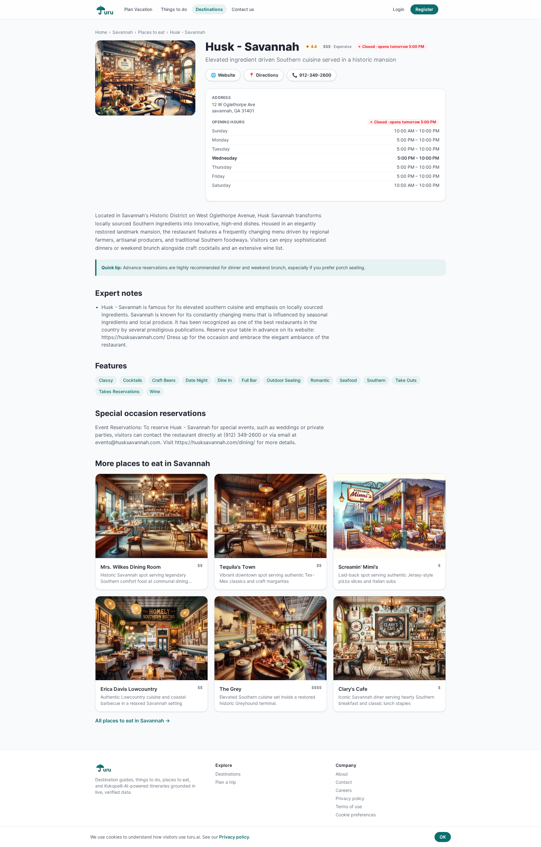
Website (223, 75)
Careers (344, 790)
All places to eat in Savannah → (132, 720)
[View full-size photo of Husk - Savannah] (145, 78)
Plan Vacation (138, 9)
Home (101, 32)
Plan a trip (225, 782)
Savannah (122, 32)
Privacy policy (350, 798)
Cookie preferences (356, 814)
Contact (344, 782)
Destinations (209, 9)
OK (443, 836)
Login (398, 9)
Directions (263, 75)
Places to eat (151, 32)
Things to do (174, 9)
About (342, 774)
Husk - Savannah (187, 32)
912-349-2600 (311, 75)
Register (424, 9)
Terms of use (349, 806)
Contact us (243, 9)
